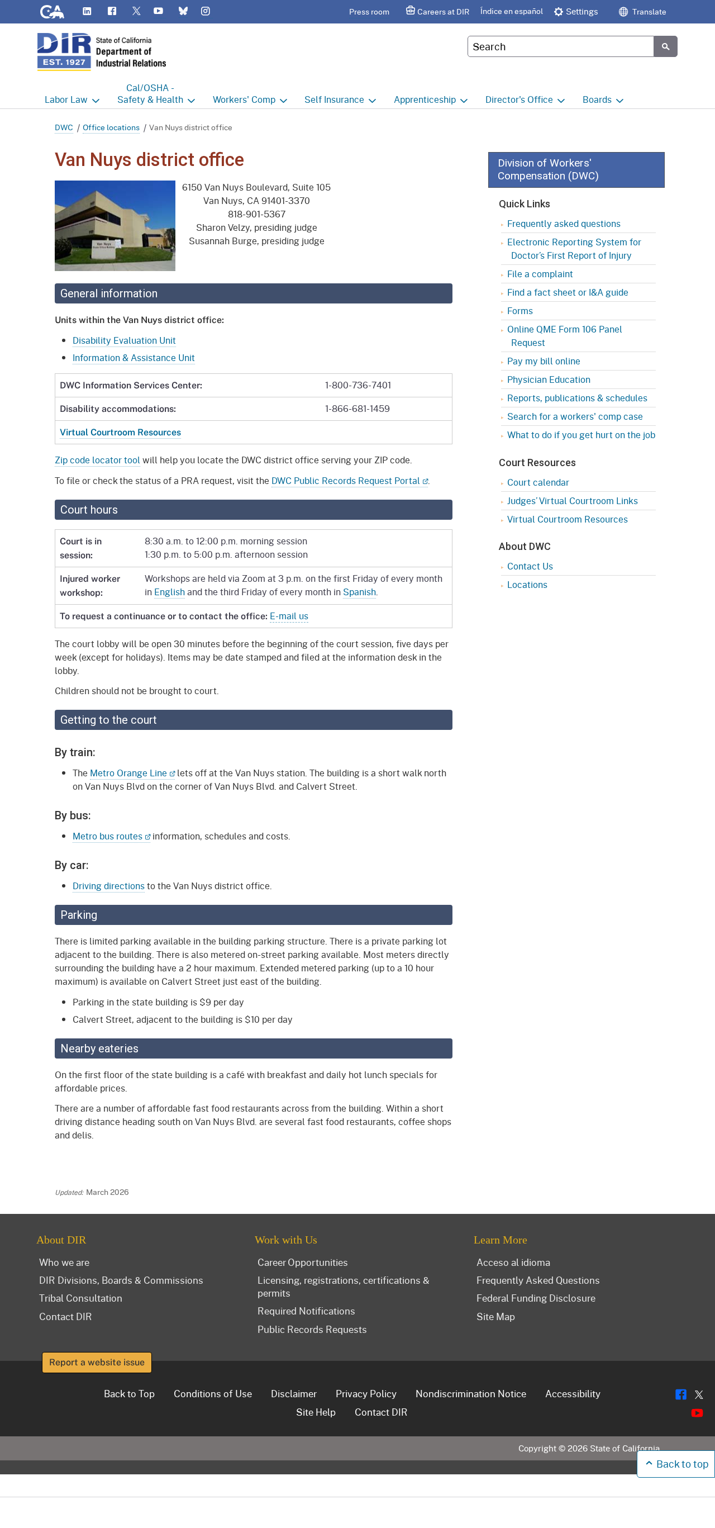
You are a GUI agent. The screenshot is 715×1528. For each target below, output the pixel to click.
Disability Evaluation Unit (124, 340)
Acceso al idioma (513, 1262)
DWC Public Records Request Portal (345, 480)
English (169, 591)
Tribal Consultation (80, 1297)
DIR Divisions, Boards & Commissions (121, 1280)
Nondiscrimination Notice (471, 1393)
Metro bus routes (107, 835)
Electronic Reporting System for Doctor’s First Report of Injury (574, 248)
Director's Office (519, 99)
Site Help (316, 1411)
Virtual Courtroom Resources (567, 519)
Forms (520, 310)
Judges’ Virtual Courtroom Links (572, 500)
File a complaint (540, 273)
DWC (64, 127)
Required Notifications (306, 1310)
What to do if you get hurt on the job (581, 434)
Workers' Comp (244, 99)
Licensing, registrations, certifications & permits (344, 1286)
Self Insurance (334, 99)
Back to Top (129, 1393)
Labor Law (66, 99)
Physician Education (548, 379)
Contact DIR (65, 1316)
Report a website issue (97, 1362)
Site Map (495, 1316)
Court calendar (538, 482)
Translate (648, 11)
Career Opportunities (303, 1262)
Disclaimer (294, 1393)
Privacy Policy (366, 1393)
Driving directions (109, 885)
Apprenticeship (425, 99)
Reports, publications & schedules (577, 397)
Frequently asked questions (564, 223)
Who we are (64, 1262)
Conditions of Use (213, 1393)
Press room (369, 11)
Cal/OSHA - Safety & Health (150, 93)
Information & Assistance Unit (134, 357)
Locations (527, 584)
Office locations (111, 127)
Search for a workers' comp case (575, 416)
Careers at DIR (443, 11)
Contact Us (530, 565)
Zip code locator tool (97, 459)
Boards (597, 99)
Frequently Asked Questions (538, 1280)
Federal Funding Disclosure (535, 1297)
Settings (582, 11)
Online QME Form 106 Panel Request (564, 335)
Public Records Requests (312, 1329)
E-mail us (289, 615)
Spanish (359, 591)
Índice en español (511, 11)
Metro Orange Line (128, 772)
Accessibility (572, 1393)
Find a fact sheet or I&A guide (567, 292)
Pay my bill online (543, 360)
